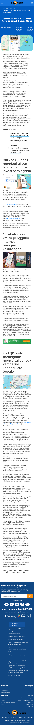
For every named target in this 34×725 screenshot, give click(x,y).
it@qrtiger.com (28, 688)
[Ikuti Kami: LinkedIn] (6, 604)
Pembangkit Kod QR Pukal (15, 639)
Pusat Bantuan (5, 692)
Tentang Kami (5, 698)
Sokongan (29, 686)
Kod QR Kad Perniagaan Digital (17, 636)
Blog (11, 8)
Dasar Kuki (30, 706)
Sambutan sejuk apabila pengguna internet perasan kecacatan (19, 143)
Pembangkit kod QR (13, 218)
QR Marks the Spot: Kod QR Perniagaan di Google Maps (17, 11)
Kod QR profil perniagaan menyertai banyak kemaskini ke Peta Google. (20, 150)
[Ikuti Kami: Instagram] (17, 604)
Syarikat (4, 696)
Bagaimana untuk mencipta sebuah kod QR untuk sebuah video (17, 649)
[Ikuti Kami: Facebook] (22, 604)
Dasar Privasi (29, 704)
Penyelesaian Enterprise (8, 702)
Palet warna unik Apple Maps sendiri (17, 423)
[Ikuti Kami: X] (27, 604)
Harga (2, 704)
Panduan (4, 686)
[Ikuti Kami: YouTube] (12, 604)
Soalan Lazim (5, 688)
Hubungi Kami (5, 690)
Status (3, 700)
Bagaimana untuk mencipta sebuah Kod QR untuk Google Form (17, 656)
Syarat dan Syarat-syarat (25, 698)
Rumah (5, 8)
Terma (30, 696)
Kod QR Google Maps (10, 205)
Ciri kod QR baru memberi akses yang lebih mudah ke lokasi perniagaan (19, 135)
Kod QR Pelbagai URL (14, 634)
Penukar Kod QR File (14, 675)
